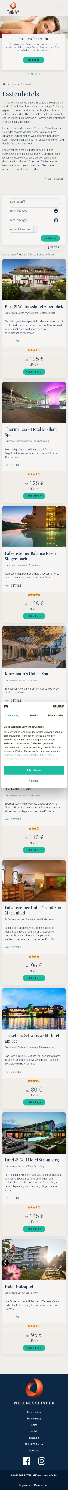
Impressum (25, 1485)
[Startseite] (4, 84)
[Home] (13, 8)
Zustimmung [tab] (12, 715)
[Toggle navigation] (58, 8)
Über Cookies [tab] (55, 715)
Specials (34, 1450)
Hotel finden (50, 238)
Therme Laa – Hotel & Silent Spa (31, 431)
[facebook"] (26, 1461)
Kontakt (34, 1431)
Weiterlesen (56, 178)
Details (15, 341)
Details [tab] (34, 715)
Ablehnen (34, 780)
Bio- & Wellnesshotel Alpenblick (34, 306)
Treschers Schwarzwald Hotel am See (32, 1038)
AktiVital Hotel (18, 788)
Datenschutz (41, 1485)
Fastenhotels (26, 84)
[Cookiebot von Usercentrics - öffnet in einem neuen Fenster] (50, 706)
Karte (34, 1425)
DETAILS (33, 60)
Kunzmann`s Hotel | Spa (26, 673)
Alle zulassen (34, 770)
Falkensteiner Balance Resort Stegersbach (31, 555)
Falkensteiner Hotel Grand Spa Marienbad (33, 910)
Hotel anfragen (34, 371)
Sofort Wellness (34, 1444)
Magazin (34, 1437)
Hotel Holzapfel (19, 1286)
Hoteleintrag (34, 1418)
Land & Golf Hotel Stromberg (32, 1159)
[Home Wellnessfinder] (34, 1391)
